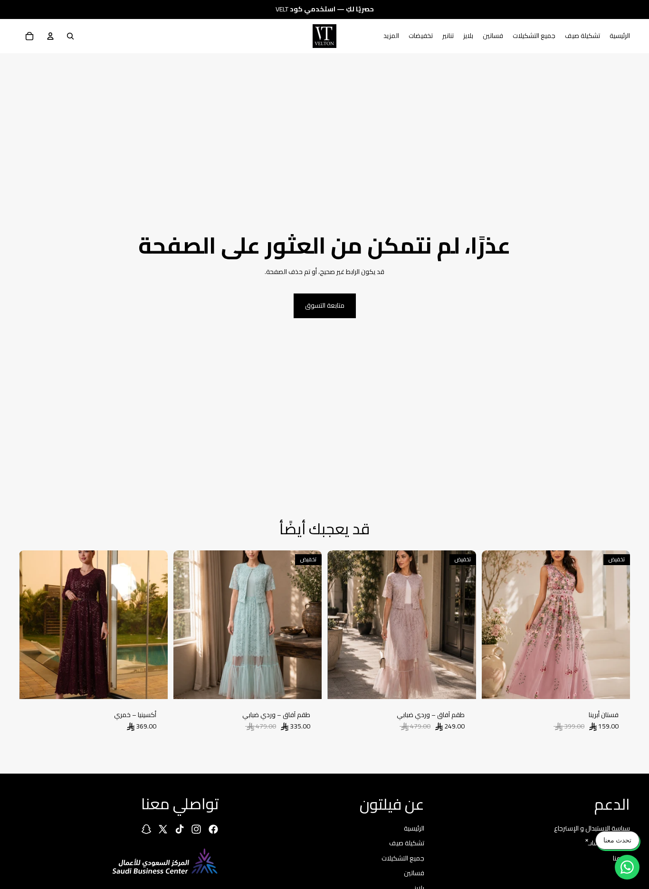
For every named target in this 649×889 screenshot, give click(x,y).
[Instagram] (196, 829)
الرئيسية (414, 828)
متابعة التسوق (324, 305)
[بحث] (70, 36)
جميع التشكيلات (403, 858)
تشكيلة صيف (406, 843)
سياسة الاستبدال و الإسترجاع (592, 828)
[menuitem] (391, 36)
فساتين (414, 873)
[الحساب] (50, 36)
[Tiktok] (179, 829)
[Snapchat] (146, 829)
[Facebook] (213, 829)
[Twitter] (163, 829)
